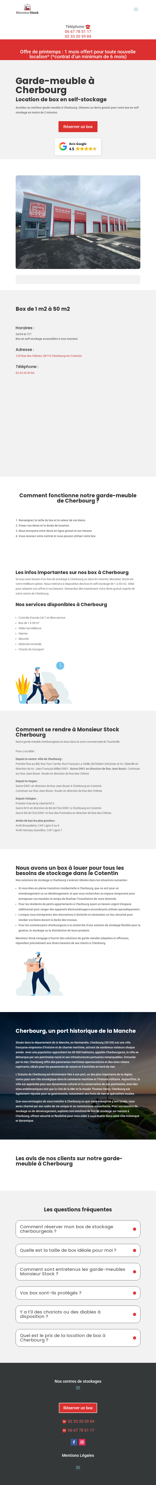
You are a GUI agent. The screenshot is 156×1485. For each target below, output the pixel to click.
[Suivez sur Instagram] (82, 1442)
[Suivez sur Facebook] (74, 1442)
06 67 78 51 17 (78, 31)
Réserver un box (78, 126)
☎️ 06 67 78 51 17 (78, 1430)
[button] (78, 146)
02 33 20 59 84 (78, 36)
